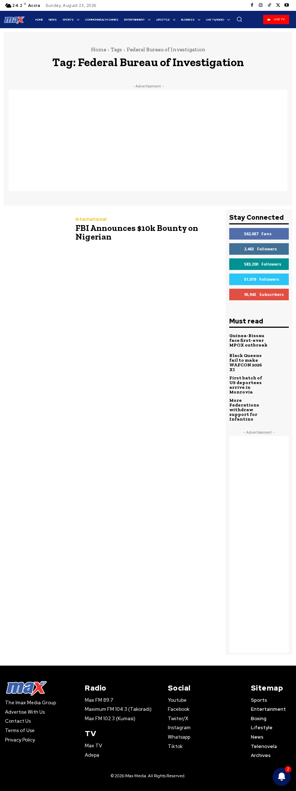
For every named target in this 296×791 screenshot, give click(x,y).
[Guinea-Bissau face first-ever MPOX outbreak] (280, 340)
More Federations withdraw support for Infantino (244, 409)
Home (98, 49)
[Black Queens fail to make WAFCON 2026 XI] (280, 362)
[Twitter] (278, 5)
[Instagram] (260, 5)
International (90, 219)
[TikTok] (269, 5)
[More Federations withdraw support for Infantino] (280, 407)
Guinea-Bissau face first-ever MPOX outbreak (248, 340)
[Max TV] (14, 20)
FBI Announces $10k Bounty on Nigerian (136, 232)
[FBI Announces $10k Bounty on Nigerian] (36, 229)
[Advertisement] (148, 140)
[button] (239, 19)
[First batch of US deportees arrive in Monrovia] (280, 384)
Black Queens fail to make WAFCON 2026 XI (245, 362)
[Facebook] (252, 5)
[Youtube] (286, 5)
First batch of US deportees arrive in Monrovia (245, 385)
